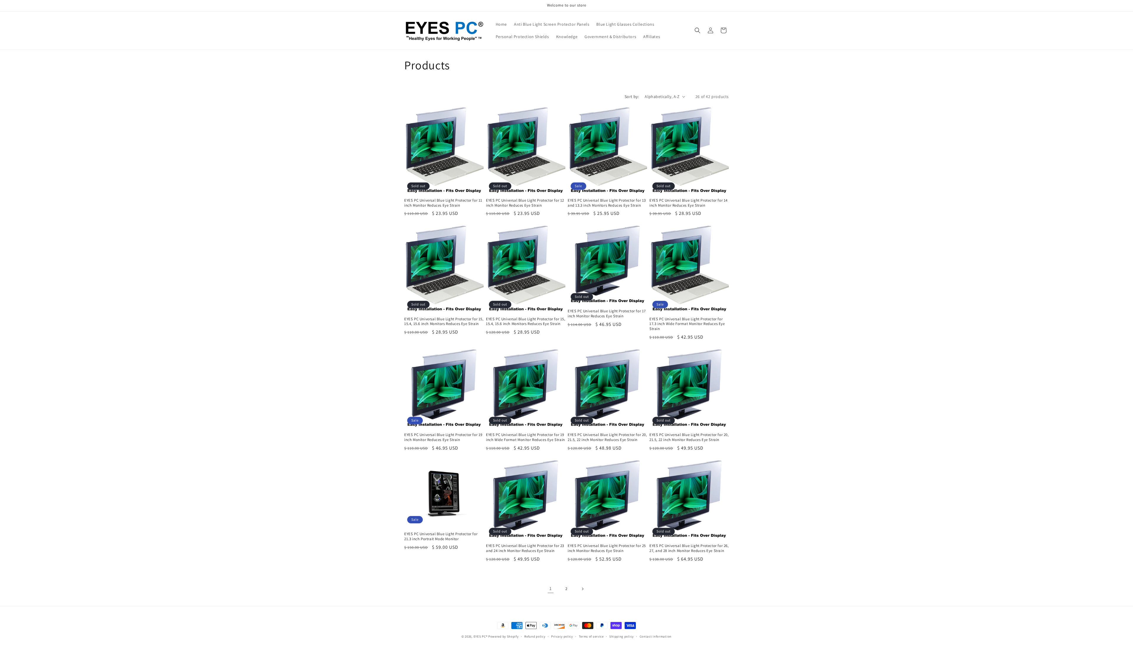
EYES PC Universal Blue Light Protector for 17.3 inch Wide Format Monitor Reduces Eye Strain (687, 324)
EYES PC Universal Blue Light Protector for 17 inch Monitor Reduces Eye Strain (607, 314)
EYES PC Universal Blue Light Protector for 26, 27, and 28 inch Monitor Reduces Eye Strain (689, 548)
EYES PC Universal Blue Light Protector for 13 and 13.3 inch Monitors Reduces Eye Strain (607, 203)
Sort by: (632, 96)
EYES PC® (481, 636)
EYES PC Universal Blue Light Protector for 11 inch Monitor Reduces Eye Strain (443, 203)
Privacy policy (562, 636)
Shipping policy (621, 636)
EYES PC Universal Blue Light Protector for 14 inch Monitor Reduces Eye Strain (688, 203)
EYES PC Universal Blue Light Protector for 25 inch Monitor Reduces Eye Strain (607, 548)
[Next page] (582, 588)
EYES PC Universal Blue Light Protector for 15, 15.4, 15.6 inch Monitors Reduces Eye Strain (444, 321)
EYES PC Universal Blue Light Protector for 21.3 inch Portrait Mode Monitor (440, 536)
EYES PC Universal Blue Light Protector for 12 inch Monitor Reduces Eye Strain (525, 203)
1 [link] (550, 588)
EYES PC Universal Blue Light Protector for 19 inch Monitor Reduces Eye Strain (443, 437)
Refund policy (534, 636)
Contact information (656, 636)
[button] (697, 30)
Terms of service (591, 636)
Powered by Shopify (503, 636)
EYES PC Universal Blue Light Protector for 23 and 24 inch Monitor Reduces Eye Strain (525, 548)
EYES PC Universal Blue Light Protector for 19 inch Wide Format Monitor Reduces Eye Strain (525, 437)
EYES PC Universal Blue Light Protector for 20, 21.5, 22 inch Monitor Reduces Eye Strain (607, 437)
